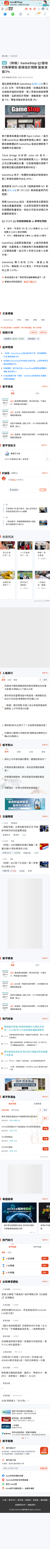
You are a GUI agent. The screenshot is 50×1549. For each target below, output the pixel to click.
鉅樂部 (28, 1500)
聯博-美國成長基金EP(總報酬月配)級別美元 (19, 1116)
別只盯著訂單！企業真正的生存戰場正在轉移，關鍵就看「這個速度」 (7, 554)
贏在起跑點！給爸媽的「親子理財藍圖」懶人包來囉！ (23, 327)
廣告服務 (44, 1500)
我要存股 (43, 332)
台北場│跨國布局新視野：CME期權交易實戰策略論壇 (29, 414)
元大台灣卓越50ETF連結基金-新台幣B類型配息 (21, 1126)
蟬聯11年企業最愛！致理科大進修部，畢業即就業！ (42, 554)
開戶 (45, 1118)
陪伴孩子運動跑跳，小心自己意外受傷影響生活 (24, 583)
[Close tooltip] (43, 20)
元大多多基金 (7, 1147)
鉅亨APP (12, 1500)
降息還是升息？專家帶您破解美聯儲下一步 (25, 277)
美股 (6, 56)
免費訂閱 (43, 1468)
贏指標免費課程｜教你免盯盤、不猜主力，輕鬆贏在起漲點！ (28, 402)
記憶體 (11, 1258)
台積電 (11, 1265)
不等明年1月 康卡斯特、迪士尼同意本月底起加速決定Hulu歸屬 (21, 510)
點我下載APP (30, 281)
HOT (12, 401)
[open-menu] (2, 9)
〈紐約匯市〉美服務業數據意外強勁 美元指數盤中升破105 (21, 523)
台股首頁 (33, 332)
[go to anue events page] (38, 8)
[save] (37, 14)
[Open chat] (44, 14)
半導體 (11, 1272)
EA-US (12, 190)
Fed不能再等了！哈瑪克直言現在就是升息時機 (25, 554)
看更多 (44, 386)
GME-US (37, 83)
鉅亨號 (20, 1500)
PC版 (4, 1500)
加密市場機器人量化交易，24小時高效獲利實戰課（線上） (29, 425)
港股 (12, 841)
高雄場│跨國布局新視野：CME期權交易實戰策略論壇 (29, 436)
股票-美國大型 (15, 1120)
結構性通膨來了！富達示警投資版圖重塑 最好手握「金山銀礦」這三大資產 (7, 583)
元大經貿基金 (7, 1136)
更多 (45, 680)
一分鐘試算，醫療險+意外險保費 (42, 583)
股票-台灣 (13, 1130)
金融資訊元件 (20, 1504)
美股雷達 (14, 56)
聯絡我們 (31, 1504)
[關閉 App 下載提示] (2, 3)
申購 (45, 1128)
